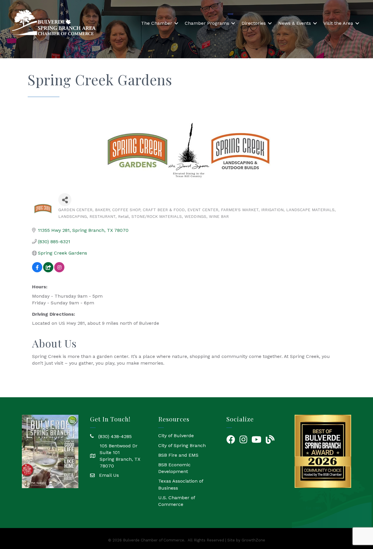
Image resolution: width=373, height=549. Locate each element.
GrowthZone (253, 540)
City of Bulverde (176, 435)
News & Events (294, 23)
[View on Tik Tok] (48, 270)
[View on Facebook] (37, 270)
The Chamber (156, 23)
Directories (254, 23)
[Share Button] (64, 199)
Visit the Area (338, 23)
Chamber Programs (207, 23)
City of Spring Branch (182, 445)
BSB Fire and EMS (178, 455)
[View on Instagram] (59, 270)
